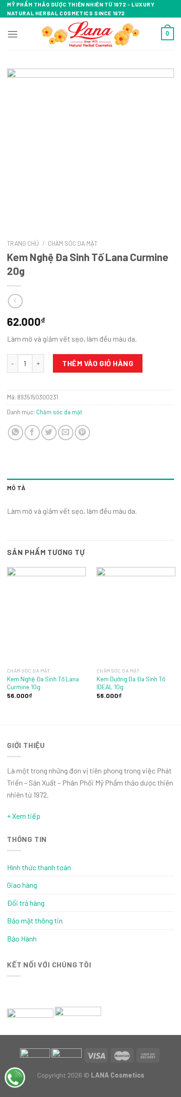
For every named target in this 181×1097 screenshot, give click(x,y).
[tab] (90, 488)
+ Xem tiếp (23, 815)
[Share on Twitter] (49, 432)
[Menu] (12, 34)
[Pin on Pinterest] (82, 432)
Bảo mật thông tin (35, 920)
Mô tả (16, 488)
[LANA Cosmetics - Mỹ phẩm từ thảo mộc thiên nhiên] (90, 34)
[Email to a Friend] (65, 432)
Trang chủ (23, 243)
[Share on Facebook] (32, 432)
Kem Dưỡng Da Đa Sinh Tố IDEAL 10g (131, 683)
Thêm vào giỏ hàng (97, 363)
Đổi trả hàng (26, 902)
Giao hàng (22, 884)
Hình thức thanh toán (39, 867)
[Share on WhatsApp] (15, 432)
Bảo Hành (22, 938)
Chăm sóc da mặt (72, 243)
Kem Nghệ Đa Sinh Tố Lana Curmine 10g (43, 683)
